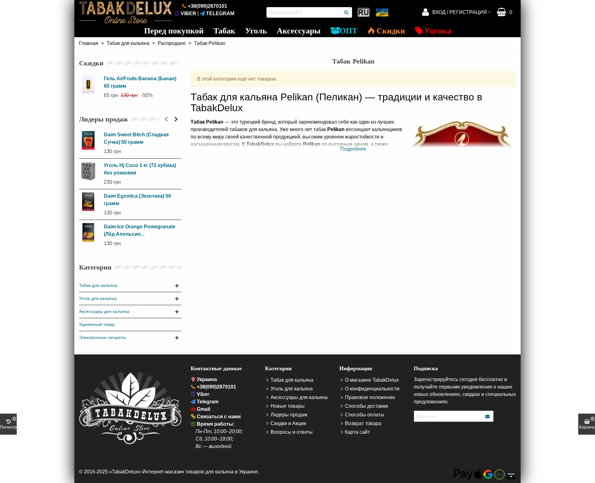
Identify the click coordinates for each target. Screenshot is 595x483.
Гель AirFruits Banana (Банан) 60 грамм (140, 82)
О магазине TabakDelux (372, 380)
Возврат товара (363, 423)
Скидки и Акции (288, 423)
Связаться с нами (219, 416)
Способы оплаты (364, 414)
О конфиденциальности (372, 388)
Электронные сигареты (102, 337)
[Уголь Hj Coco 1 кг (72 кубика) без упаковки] (90, 171)
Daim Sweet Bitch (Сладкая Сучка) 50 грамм (136, 138)
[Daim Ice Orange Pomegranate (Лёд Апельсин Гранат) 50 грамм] (90, 232)
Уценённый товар (97, 324)
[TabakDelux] (125, 12)
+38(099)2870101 (207, 6)
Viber (188, 13)
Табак (224, 30)
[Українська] (382, 12)
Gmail (203, 409)
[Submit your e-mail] (487, 416)
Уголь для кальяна (98, 298)
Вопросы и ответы (292, 432)
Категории (95, 267)
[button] (166, 119)
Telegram (220, 13)
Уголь (256, 30)
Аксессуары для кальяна (104, 311)
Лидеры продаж (103, 119)
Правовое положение (370, 397)
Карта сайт (357, 432)
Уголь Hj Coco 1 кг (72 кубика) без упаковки (140, 169)
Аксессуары (298, 30)
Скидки (391, 30)
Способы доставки (366, 406)
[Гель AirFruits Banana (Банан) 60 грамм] (90, 84)
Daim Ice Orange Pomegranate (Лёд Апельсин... (139, 230)
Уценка (437, 30)
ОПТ (348, 30)
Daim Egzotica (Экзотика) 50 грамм (137, 199)
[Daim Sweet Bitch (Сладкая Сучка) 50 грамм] (90, 140)
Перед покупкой (174, 30)
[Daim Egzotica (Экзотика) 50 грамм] (90, 201)
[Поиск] (347, 12)
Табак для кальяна (98, 285)
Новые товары (288, 406)
